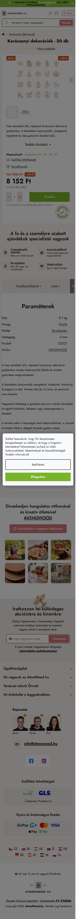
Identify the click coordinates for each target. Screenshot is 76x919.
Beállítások (38, 465)
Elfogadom (38, 477)
